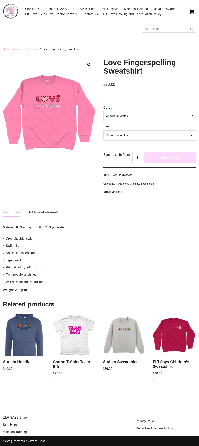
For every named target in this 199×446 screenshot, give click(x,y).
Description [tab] (11, 212)
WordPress (37, 441)
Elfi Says (117, 191)
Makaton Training (136, 8)
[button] (89, 64)
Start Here (32, 8)
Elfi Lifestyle (110, 8)
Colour (108, 107)
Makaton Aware (164, 8)
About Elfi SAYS (56, 8)
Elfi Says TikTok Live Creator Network (51, 14)
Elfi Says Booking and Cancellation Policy (132, 14)
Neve (6, 441)
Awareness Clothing (26, 49)
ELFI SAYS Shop (84, 8)
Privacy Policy (145, 421)
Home (6, 49)
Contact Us (90, 14)
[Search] (191, 29)
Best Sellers (147, 183)
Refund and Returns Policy (154, 428)
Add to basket (170, 157)
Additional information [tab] (45, 212)
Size (106, 127)
